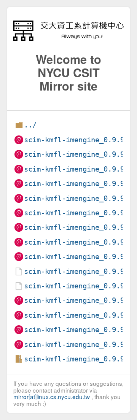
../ (30, 125)
